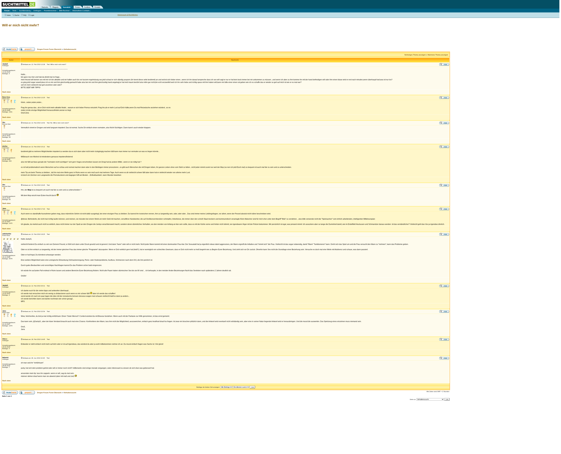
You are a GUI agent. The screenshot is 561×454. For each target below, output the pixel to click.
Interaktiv (67, 7)
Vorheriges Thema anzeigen (415, 55)
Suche (17, 15)
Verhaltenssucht (70, 49)
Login (32, 15)
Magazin (55, 7)
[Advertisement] (54, 37)
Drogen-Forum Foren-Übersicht (49, 49)
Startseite (45, 7)
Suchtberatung (25, 11)
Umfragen (37, 11)
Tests (14, 11)
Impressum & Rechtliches (128, 15)
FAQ (24, 15)
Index (9, 15)
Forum (77, 7)
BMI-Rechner (64, 11)
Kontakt (97, 7)
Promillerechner (50, 11)
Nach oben (6, 92)
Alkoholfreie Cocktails (81, 11)
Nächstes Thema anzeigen (438, 55)
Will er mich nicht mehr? (20, 25)
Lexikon (87, 7)
